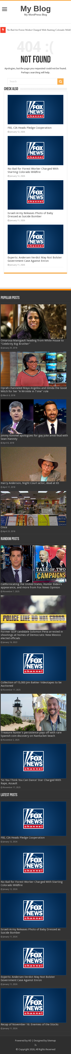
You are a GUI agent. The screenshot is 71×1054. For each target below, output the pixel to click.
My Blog (35, 8)
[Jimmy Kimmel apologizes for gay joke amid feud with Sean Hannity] (33, 416)
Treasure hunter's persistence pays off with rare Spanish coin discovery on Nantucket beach (31, 734)
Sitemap (51, 1040)
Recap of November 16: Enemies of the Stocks (29, 1024)
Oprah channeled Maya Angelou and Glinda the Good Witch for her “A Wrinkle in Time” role (34, 389)
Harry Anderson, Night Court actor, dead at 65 (30, 483)
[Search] (60, 81)
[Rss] (35, 1045)
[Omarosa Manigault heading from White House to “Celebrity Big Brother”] (33, 321)
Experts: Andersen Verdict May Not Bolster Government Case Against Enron (35, 259)
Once (4, 527)
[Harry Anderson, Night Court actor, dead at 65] (33, 464)
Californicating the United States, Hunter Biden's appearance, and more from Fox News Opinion (31, 585)
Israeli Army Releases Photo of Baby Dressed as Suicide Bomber (30, 214)
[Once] (33, 508)
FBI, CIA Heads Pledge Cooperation (30, 127)
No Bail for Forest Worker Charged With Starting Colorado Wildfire (33, 170)
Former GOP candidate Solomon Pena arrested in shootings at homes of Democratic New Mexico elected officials (32, 635)
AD (29, 1040)
